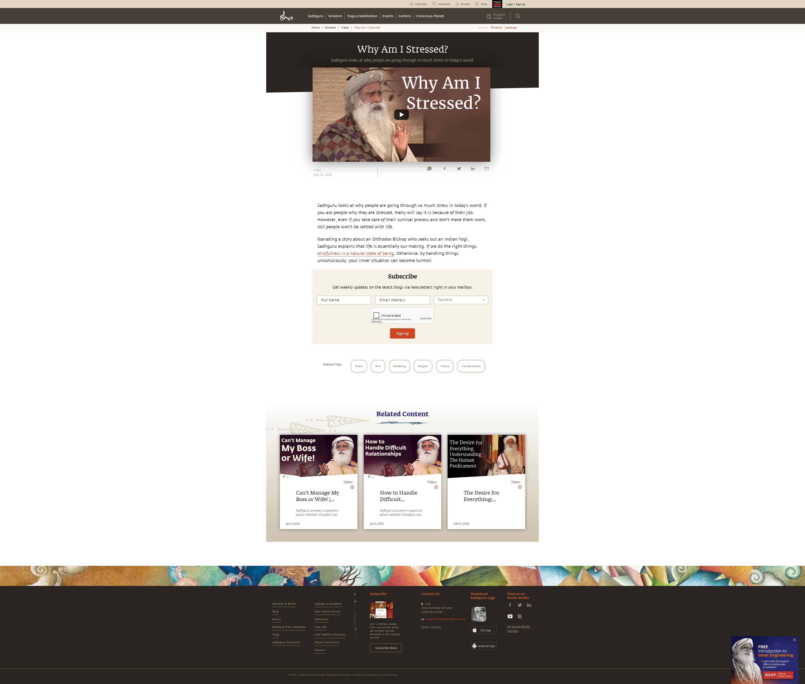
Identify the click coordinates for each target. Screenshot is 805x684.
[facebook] (444, 169)
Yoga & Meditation (362, 16)
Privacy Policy (388, 674)
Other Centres (431, 627)
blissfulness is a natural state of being (355, 253)
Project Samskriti (327, 642)
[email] (486, 170)
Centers (404, 16)
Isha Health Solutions (329, 634)
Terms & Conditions (365, 674)
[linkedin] (473, 170)
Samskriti (321, 619)
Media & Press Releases (289, 627)
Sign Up (520, 4)
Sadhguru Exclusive (286, 642)
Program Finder (499, 16)
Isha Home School (327, 611)
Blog (275, 611)
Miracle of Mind (283, 603)
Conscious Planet (430, 16)
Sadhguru (315, 16)
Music (276, 619)
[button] (401, 114)
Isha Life (320, 627)
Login (509, 4)
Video (345, 27)
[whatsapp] (429, 170)
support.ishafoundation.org (445, 619)
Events (387, 16)
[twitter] (459, 170)
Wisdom (335, 16)
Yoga (275, 634)
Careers (319, 650)
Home (316, 27)
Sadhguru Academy (328, 603)
